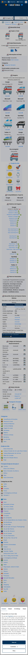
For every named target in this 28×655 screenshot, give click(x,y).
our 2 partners (9, 616)
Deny (14, 650)
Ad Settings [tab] (17, 608)
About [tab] (24, 608)
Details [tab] (10, 608)
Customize (13, 646)
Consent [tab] (4, 608)
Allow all (14, 642)
